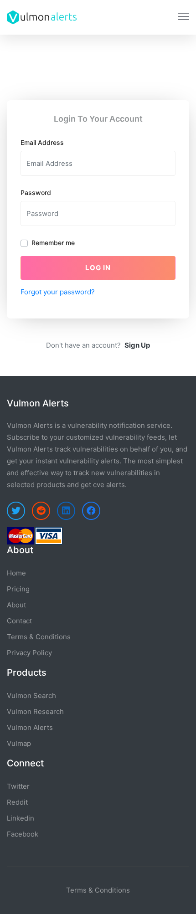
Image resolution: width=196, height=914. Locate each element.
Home (16, 573)
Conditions (112, 890)
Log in (98, 267)
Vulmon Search (31, 695)
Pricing (18, 589)
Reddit (17, 802)
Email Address (42, 142)
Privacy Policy (29, 652)
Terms (76, 890)
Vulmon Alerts (30, 727)
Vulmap (19, 743)
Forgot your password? (58, 292)
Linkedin (20, 818)
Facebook (22, 834)
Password (36, 192)
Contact (19, 620)
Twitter (18, 786)
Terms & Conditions (39, 636)
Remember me (53, 242)
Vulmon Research (35, 711)
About (16, 605)
